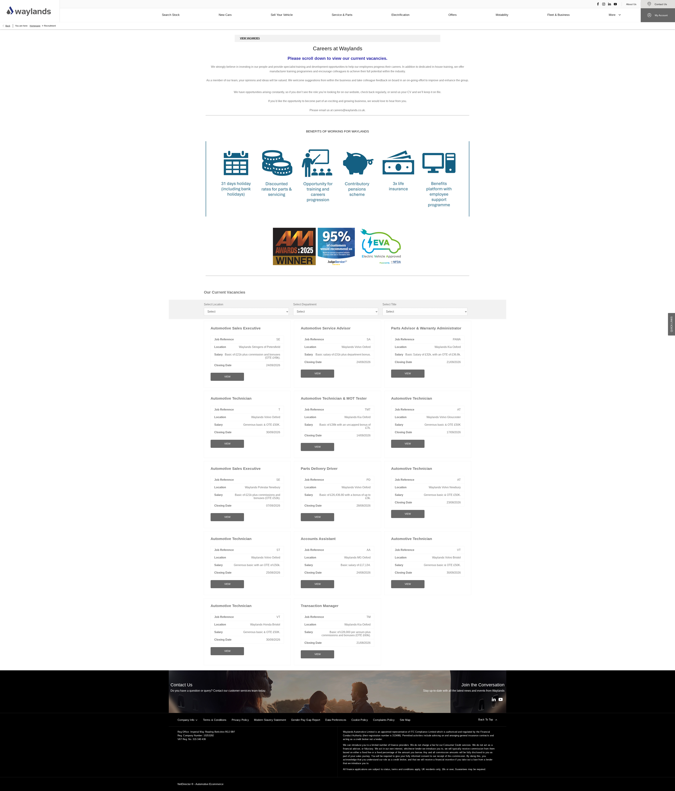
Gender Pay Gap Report (305, 719)
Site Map (405, 719)
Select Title (389, 304)
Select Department (304, 304)
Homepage (35, 26)
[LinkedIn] (609, 4)
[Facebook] (598, 4)
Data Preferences (335, 719)
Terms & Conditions (214, 719)
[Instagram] (604, 4)
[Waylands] (29, 11)
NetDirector (184, 784)
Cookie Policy (359, 719)
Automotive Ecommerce (209, 784)
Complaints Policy (384, 719)
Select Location (213, 304)
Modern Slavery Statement (270, 719)
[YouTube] (615, 4)
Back (7, 26)
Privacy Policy (240, 719)
